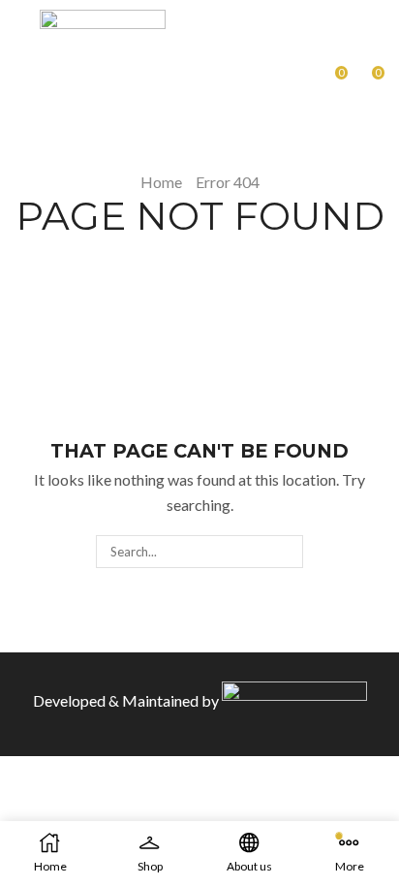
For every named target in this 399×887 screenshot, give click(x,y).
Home (161, 182)
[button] (22, 73)
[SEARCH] (285, 551)
